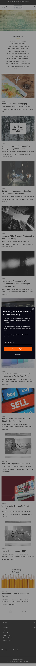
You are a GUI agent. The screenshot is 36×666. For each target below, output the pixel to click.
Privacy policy (18, 354)
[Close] (33, 309)
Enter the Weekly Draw (18, 349)
